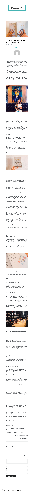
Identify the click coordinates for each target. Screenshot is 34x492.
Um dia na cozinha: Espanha (10, 446)
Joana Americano (14, 44)
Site (7, 471)
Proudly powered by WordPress (6, 490)
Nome (7, 464)
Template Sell (19, 490)
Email (7, 468)
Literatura (7, 38)
